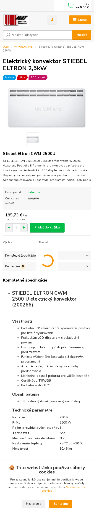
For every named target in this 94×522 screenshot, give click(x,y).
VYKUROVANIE (23, 47)
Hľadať (81, 35)
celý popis (84, 180)
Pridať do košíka (47, 227)
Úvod (6, 47)
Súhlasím (61, 504)
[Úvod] (21, 20)
